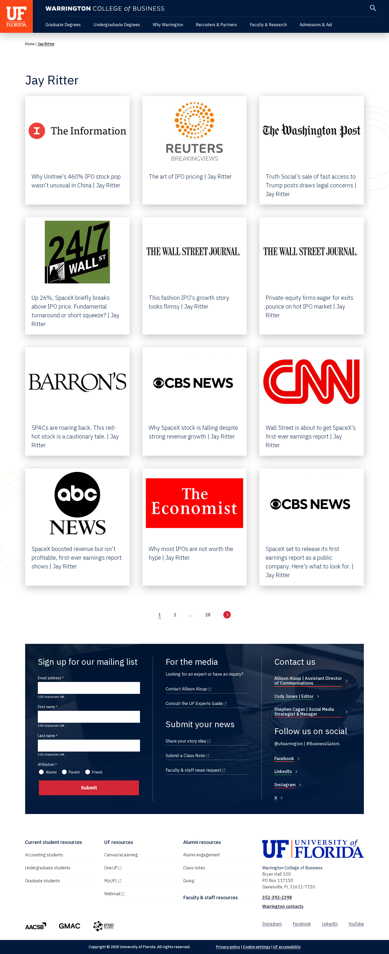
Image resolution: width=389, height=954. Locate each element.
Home (30, 44)
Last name (46, 735)
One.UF (133, 867)
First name (46, 706)
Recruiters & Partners (216, 24)
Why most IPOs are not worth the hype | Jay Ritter (191, 553)
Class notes (194, 867)
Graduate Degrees (63, 24)
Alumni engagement (201, 854)
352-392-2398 (277, 897)
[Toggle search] (373, 8)
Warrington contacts (283, 906)
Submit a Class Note (207, 755)
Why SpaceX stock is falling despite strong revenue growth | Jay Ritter (193, 432)
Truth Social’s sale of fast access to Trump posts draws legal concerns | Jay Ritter (311, 185)
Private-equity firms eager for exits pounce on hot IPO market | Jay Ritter (309, 306)
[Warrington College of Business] (105, 9)
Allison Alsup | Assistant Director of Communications (308, 681)
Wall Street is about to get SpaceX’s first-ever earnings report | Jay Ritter (311, 436)
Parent (74, 772)
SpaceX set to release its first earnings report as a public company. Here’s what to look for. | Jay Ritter (310, 562)
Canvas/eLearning (121, 854)
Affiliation (46, 764)
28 (208, 614)
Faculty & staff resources (210, 897)
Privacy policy (228, 946)
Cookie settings (256, 946)
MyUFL (133, 880)
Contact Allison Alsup (207, 688)
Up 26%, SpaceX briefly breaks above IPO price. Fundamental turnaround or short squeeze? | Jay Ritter (75, 311)
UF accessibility (287, 946)
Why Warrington (168, 24)
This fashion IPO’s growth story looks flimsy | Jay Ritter (189, 302)
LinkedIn (283, 771)
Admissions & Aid (316, 24)
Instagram (285, 784)
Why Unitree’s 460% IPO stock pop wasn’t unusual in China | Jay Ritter (76, 181)
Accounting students (44, 854)
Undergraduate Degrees (116, 24)
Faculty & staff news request (207, 770)
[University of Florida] (16, 16)
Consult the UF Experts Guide (207, 703)
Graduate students (42, 880)
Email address (49, 678)
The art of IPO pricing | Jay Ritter (190, 176)
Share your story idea (207, 741)
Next (227, 614)
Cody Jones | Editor (294, 696)
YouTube (356, 923)
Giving (188, 880)
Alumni (51, 772)
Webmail (135, 893)
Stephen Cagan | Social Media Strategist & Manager (304, 712)
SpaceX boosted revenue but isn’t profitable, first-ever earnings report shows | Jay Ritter (76, 557)
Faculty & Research (268, 24)
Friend (97, 772)
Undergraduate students (47, 867)
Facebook (284, 758)
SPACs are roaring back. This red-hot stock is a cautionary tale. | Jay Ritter (75, 436)
